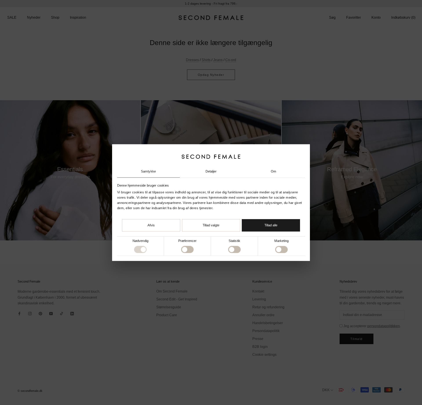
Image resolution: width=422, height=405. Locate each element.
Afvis (151, 225)
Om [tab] (273, 171)
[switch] (187, 249)
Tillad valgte (211, 225)
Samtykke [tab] (148, 171)
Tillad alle (270, 225)
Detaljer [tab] (211, 171)
